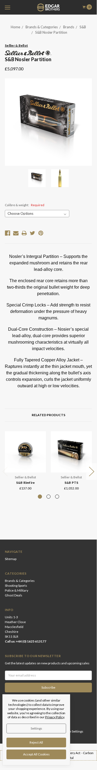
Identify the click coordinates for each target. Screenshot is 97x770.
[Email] (16, 233)
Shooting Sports (16, 585)
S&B (83, 27)
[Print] (24, 233)
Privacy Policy (54, 717)
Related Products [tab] (48, 415)
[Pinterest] (41, 233)
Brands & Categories (42, 27)
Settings (36, 728)
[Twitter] (32, 233)
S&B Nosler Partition (51, 32)
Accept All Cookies (36, 754)
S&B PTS (71, 483)
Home (15, 27)
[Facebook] (7, 233)
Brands (68, 27)
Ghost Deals (13, 595)
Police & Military (16, 590)
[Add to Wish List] (40, 444)
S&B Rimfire (25, 483)
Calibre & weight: (24, 205)
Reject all (36, 742)
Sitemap (10, 559)
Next (91, 471)
